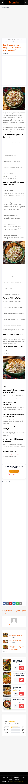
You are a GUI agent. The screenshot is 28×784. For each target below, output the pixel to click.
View (16, 667)
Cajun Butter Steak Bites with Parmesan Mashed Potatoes (18, 662)
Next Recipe (15, 471)
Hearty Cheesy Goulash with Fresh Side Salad (19, 674)
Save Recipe (21, 668)
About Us (23, 777)
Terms (10, 779)
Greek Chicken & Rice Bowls (15, 640)
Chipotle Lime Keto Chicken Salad (14, 455)
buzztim (16, 624)
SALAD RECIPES (8, 39)
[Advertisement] (14, 22)
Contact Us (9, 777)
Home (4, 39)
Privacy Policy (16, 777)
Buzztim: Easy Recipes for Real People (18, 781)
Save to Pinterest (15, 474)
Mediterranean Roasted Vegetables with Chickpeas (15, 634)
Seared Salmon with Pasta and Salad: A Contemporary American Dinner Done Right (17, 648)
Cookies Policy (16, 779)
